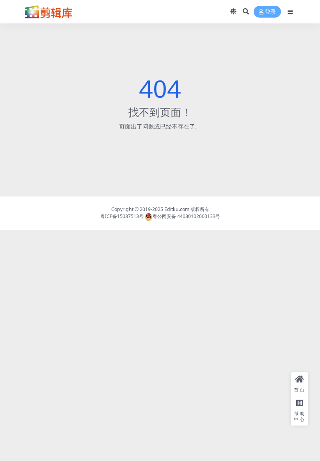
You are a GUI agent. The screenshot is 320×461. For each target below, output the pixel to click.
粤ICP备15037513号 (122, 216)
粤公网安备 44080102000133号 (186, 216)
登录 (270, 12)
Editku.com (176, 209)
